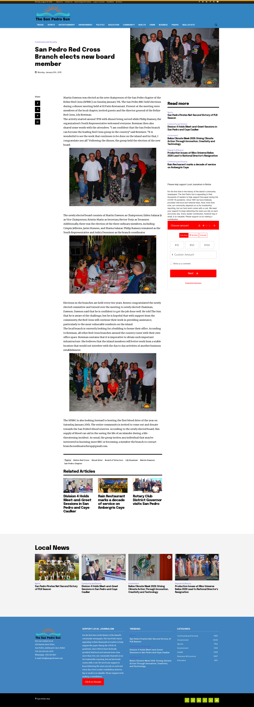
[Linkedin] (206, 1)
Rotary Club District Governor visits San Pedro (147, 500)
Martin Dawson (147, 460)
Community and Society (46, 42)
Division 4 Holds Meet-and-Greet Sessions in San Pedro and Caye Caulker (77, 504)
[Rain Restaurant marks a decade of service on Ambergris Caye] (113, 485)
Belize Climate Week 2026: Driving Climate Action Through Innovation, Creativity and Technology (191, 141)
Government (172, 135)
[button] (216, 25)
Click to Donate (93, 681)
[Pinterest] (210, 1)
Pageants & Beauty (175, 150)
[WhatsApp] (37, 122)
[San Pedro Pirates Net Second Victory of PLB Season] (57, 567)
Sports (170, 112)
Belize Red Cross (81, 460)
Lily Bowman (132, 460)
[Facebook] (199, 1)
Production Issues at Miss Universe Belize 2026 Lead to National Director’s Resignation (196, 589)
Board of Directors (114, 460)
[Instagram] (202, 1)
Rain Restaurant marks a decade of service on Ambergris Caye (111, 502)
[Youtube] (217, 1)
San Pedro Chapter (73, 463)
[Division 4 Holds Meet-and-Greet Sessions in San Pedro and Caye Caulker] (78, 485)
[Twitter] (213, 1)
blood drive (97, 460)
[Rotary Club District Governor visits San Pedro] (147, 485)
